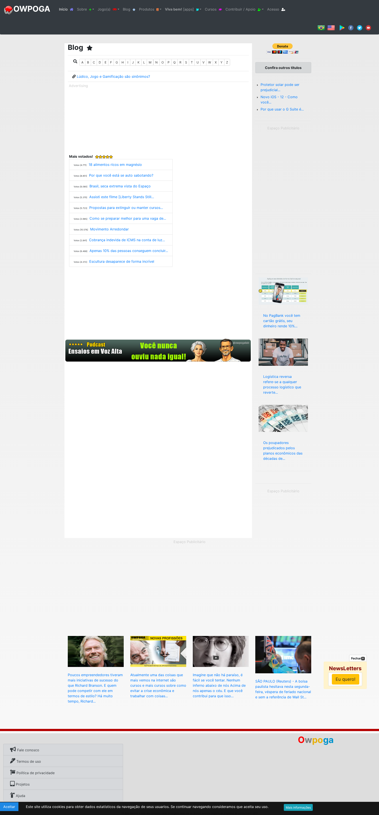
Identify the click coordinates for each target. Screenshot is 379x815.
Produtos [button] (146, 9)
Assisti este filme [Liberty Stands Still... (121, 197)
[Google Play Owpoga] (342, 27)
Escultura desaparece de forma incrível (121, 261)
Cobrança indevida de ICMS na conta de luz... (127, 240)
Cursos (210, 9)
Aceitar (9, 806)
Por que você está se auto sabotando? (121, 175)
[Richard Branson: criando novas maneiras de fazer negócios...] (96, 651)
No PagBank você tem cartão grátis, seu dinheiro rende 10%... (281, 320)
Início (67, 9)
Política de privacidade (35, 773)
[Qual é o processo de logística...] (283, 352)
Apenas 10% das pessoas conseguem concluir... (128, 250)
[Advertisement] (158, 120)
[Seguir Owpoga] (359, 27)
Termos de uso (28, 761)
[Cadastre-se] (158, 350)
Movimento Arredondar (109, 229)
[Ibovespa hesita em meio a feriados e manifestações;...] (283, 654)
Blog (126, 9)
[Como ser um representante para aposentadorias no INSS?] (158, 651)
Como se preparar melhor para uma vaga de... (127, 218)
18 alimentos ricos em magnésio (115, 164)
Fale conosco (27, 750)
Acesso (273, 9)
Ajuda (20, 795)
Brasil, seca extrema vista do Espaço (120, 186)
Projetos (22, 784)
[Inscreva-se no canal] (368, 27)
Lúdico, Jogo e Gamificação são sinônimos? (113, 76)
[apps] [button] (179, 9)
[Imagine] (221, 651)
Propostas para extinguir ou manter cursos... (126, 207)
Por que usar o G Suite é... (282, 109)
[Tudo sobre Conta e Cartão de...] (283, 290)
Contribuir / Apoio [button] (240, 9)
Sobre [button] (82, 9)
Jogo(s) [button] (104, 9)
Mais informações (298, 807)
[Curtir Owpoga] (351, 27)
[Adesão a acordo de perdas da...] (283, 418)
